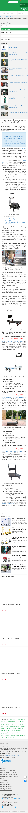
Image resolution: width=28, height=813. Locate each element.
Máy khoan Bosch (11, 721)
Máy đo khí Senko (10, 732)
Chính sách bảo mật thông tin (7, 786)
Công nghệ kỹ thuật (6, 39)
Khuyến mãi (4, 26)
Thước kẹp (7, 735)
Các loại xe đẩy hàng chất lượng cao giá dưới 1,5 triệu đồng (19, 519)
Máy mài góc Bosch (14, 726)
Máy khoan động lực (11, 724)
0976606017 (19, 798)
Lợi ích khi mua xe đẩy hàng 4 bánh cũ (14, 136)
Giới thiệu (20, 13)
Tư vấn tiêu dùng (14, 16)
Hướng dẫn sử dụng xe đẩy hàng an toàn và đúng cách (15, 223)
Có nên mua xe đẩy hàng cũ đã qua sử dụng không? (19, 547)
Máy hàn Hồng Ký (5, 730)
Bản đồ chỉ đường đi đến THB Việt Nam (9, 776)
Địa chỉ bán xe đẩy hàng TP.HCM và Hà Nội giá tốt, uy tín (19, 565)
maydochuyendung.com (8, 503)
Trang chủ (2, 16)
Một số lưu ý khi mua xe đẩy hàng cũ (13, 142)
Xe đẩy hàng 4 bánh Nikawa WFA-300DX (12, 451)
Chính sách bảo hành (5, 784)
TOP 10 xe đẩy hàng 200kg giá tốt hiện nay (19, 537)
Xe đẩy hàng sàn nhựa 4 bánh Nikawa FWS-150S (14, 398)
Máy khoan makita (9, 723)
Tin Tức (7, 16)
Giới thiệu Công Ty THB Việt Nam (8, 770)
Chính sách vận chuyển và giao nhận (8, 774)
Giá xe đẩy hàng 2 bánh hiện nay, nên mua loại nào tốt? (19, 556)
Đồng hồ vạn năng (9, 733)
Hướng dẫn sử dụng (6, 32)
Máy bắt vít (20, 724)
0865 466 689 (24, 10)
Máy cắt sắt (20, 728)
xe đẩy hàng (23, 148)
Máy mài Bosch (4, 726)
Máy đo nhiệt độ (15, 735)
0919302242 (19, 807)
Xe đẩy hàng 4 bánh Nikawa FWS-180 (12, 341)
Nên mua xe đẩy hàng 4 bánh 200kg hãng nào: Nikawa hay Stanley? (19, 528)
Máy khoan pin (13, 719)
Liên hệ (2, 778)
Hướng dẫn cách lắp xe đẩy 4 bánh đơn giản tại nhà (15, 219)
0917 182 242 (24, 7)
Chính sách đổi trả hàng (5, 788)
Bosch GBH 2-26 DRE (10, 737)
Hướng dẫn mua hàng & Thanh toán (8, 772)
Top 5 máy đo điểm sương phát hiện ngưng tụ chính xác (17, 106)
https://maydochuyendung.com (12, 755)
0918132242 (6, 807)
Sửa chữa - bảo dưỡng (6, 36)
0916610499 (6, 798)
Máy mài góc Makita (11, 728)
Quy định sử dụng (4, 782)
